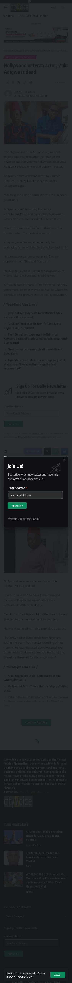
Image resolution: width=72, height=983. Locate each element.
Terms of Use (25, 976)
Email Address (17, 488)
